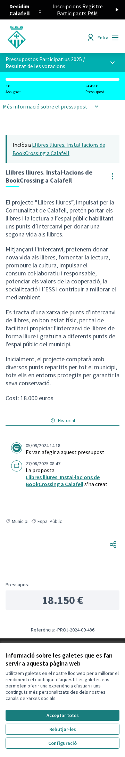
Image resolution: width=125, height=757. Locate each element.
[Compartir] (113, 544)
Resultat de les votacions (35, 66)
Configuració (62, 743)
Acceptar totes (63, 715)
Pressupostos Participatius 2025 (44, 59)
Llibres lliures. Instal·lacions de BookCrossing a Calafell (63, 481)
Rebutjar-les (62, 729)
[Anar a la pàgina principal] (48, 37)
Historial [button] (66, 420)
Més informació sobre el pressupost (45, 106)
